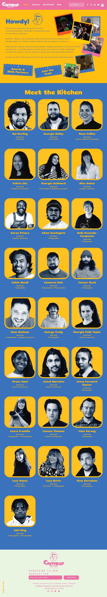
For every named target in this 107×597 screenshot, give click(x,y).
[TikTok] (95, 5)
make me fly (3, 587)
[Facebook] (88, 5)
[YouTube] (98, 5)
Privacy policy (50, 588)
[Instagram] (91, 5)
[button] (48, 4)
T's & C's (60, 588)
